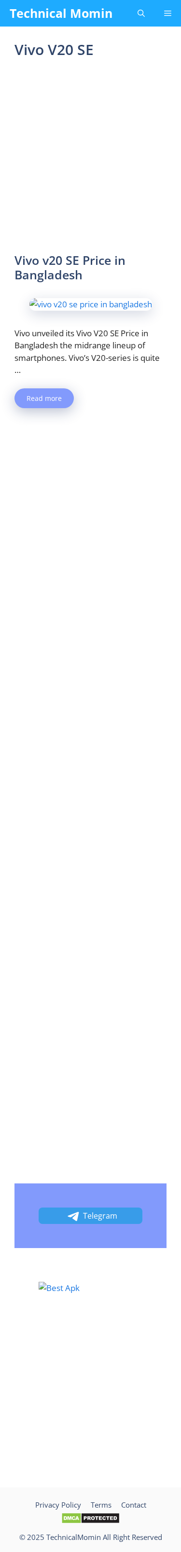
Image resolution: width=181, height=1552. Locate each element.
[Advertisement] (90, 158)
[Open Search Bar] (141, 13)
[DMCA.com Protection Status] (90, 1521)
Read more (44, 398)
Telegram (100, 1215)
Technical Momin (61, 13)
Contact (133, 1505)
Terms (101, 1505)
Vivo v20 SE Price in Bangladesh (69, 267)
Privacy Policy (58, 1505)
